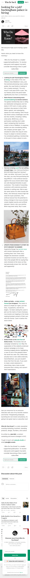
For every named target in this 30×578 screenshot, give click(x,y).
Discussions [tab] (14, 498)
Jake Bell (7, 20)
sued (17, 168)
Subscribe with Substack (16, 561)
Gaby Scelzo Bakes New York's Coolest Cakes (9, 504)
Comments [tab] (5, 478)
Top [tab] (3, 498)
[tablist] (8, 478)
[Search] (27, 498)
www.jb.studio (19, 440)
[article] (15, 507)
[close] (25, 531)
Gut (20, 344)
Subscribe (20, 2)
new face (20, 339)
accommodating (9, 99)
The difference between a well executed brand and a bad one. (9, 521)
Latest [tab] (7, 498)
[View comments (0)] (8, 26)
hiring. (8, 80)
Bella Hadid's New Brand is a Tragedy (10, 517)
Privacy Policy (20, 568)
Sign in (26, 2)
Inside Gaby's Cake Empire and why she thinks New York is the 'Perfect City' (11, 507)
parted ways (23, 249)
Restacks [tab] (12, 478)
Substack (7, 574)
